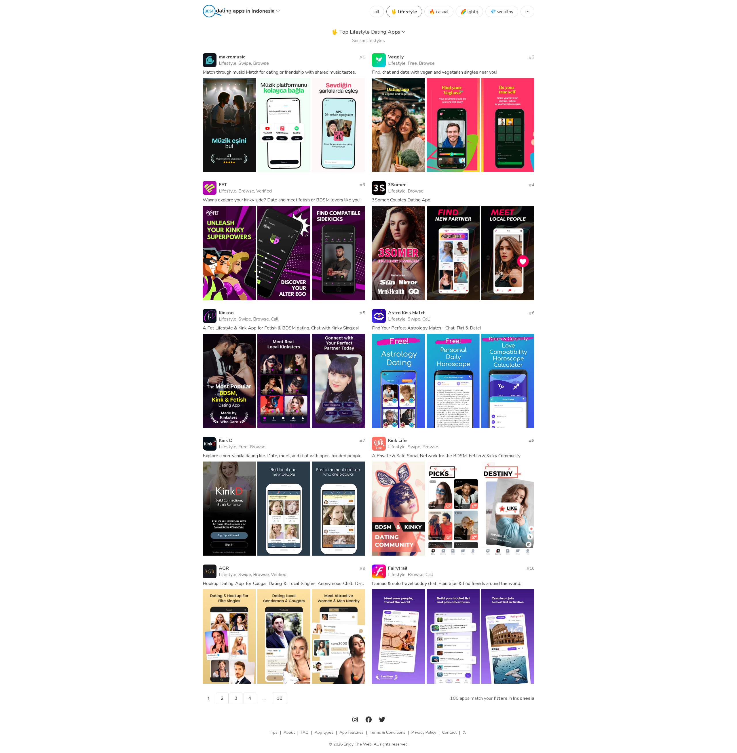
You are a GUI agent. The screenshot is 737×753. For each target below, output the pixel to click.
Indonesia (523, 698)
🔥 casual (439, 12)
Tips (274, 732)
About (289, 732)
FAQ (305, 732)
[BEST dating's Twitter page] (382, 720)
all (377, 12)
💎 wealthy (501, 12)
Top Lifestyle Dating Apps (367, 31)
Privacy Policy (423, 732)
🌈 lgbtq (469, 12)
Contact (449, 732)
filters (501, 698)
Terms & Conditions (387, 732)
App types (324, 732)
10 (279, 698)
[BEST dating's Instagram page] (355, 720)
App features (351, 732)
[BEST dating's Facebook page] (369, 720)
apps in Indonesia (254, 10)
